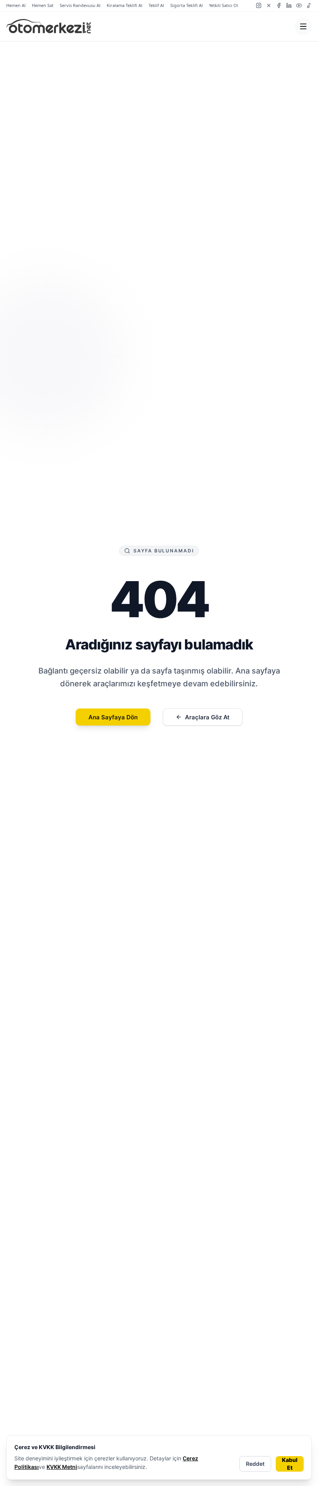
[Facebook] (279, 5)
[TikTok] (309, 5)
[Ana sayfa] (48, 26)
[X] (268, 5)
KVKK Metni (62, 1466)
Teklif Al (156, 5)
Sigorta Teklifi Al (186, 5)
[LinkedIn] (289, 5)
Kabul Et (289, 1463)
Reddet (255, 1463)
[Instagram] (258, 5)
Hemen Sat (43, 5)
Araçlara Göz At (207, 717)
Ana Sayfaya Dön (113, 717)
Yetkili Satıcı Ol (223, 5)
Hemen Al (16, 5)
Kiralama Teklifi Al (124, 5)
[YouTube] (299, 5)
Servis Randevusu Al (80, 5)
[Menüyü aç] (303, 26)
